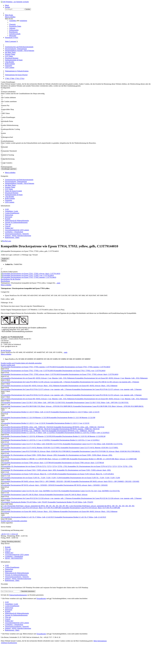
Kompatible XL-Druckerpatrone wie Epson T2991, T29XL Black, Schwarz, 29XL (85, 455)
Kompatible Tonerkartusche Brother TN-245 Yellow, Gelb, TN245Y (70, 502)
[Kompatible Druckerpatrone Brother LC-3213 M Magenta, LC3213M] (25, 417)
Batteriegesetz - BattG (12, 237)
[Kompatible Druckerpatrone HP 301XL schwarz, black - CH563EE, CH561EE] (28, 485)
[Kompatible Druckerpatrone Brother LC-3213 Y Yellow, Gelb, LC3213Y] (26, 412)
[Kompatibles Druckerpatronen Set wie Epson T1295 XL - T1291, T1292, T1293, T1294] (31, 478)
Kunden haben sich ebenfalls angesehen (28, 363)
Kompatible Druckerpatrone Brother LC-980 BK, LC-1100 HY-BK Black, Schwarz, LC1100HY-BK (103, 459)
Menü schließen (10, 17)
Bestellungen (13, 32)
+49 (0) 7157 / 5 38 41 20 (9, 534)
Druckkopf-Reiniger (11, 193)
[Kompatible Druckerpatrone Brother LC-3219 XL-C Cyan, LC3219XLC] (26, 440)
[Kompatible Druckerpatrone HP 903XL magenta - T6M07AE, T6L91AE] (26, 429)
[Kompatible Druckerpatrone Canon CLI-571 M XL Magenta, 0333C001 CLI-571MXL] (31, 447)
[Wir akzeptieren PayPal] (6, 241)
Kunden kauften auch (8, 363)
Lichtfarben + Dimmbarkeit (14, 232)
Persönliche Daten (15, 26)
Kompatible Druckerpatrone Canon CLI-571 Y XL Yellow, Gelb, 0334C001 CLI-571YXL (93, 444)
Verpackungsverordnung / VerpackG (17, 234)
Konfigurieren (12, 643)
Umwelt (7, 226)
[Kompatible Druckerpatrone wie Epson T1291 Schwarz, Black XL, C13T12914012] (29, 474)
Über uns (8, 224)
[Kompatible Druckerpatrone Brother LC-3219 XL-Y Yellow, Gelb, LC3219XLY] (28, 432)
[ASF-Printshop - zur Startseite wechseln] (15, 2)
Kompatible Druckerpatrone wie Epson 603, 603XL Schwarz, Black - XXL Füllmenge (88, 386)
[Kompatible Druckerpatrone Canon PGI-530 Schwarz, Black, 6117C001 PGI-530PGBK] (31, 508)
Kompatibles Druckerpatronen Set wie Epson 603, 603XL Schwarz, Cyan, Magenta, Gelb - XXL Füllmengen (111, 378)
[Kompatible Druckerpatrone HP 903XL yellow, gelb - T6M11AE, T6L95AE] (27, 427)
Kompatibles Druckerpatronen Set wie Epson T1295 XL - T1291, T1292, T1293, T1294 (90, 478)
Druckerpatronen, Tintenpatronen (16, 181)
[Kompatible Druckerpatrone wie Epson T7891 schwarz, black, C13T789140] (27, 463)
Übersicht (12, 24)
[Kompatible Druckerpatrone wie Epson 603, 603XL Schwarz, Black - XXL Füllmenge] (30, 386)
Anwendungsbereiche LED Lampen (17, 230)
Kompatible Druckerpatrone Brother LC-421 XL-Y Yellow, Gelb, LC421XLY (80, 517)
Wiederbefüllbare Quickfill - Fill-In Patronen (19, 183)
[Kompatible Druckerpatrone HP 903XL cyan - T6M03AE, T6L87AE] (25, 431)
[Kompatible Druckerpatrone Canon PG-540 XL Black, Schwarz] (23, 494)
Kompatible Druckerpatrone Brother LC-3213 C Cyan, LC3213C (68, 423)
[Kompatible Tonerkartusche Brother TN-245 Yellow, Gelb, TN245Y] (24, 502)
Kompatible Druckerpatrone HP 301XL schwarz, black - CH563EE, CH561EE (81, 485)
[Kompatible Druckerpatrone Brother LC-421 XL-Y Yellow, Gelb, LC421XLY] (28, 517)
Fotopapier (8, 200)
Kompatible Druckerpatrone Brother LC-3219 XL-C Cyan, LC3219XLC (75, 440)
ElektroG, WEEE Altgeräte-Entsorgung (18, 235)
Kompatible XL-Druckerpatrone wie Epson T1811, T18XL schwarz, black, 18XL (84, 470)
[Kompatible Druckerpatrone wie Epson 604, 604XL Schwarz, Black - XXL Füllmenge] (30, 511)
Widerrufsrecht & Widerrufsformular (17, 220)
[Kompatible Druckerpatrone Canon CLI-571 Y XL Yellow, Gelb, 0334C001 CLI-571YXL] (32, 444)
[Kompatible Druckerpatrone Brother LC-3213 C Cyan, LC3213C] (23, 423)
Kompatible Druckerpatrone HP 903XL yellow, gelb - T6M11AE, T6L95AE (79, 427)
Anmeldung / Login (11, 211)
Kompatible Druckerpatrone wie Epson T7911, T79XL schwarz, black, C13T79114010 (89, 374)
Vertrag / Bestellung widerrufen (11, 541)
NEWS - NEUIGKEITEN (14, 558)
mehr (58, 283)
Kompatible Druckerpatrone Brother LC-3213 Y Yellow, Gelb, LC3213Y (75, 412)
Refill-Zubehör (10, 198)
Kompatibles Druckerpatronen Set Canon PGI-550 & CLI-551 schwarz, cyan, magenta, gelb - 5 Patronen (107, 395)
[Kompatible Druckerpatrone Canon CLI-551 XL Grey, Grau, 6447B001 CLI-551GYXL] (31, 491)
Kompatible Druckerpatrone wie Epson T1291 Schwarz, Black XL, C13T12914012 (86, 474)
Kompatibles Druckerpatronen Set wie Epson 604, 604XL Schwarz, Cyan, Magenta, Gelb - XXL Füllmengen (111, 399)
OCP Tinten (9, 189)
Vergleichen (5, 258)
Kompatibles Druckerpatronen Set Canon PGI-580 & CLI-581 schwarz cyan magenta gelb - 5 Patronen (105, 382)
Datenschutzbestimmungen (18, 595)
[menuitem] (78, 5)
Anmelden (12, 20)
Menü (7, 5)
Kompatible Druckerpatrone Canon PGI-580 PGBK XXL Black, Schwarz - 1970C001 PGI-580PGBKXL (108, 406)
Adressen (12, 28)
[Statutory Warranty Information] (1, 268)
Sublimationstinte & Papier (14, 195)
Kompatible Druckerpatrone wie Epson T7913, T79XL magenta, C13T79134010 (83, 367)
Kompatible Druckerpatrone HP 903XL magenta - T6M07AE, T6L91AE (75, 429)
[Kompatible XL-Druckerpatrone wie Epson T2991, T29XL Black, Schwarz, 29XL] (29, 455)
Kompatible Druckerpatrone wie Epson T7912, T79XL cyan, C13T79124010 (79, 370)
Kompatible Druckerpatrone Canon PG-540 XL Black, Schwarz (66, 494)
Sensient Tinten (10, 187)
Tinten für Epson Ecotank (13, 191)
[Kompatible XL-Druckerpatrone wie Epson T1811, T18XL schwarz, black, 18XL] (29, 470)
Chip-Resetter (9, 196)
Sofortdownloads (14, 34)
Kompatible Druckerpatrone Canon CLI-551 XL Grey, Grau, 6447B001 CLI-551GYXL (90, 491)
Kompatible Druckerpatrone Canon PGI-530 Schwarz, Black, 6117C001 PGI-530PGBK (91, 508)
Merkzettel (12, 36)
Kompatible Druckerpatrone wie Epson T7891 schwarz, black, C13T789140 (78, 463)
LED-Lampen (9, 202)
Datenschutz (9, 215)
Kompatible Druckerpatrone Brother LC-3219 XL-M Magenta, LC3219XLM (79, 436)
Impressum (8, 217)
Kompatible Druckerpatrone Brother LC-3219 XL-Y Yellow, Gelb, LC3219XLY (82, 432)
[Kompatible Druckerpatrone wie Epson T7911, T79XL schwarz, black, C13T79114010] (30, 273)
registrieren (23, 20)
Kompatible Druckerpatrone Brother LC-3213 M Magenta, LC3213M (72, 417)
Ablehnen (4, 643)
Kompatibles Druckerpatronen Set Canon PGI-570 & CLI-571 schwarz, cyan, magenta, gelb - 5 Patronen (107, 389)
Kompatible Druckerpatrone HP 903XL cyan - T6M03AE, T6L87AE (72, 431)
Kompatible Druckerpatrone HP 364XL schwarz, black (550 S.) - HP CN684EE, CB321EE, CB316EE (105, 481)
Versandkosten (41, 598)
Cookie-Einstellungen (12, 213)
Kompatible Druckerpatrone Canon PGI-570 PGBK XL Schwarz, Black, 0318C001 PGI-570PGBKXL (106, 451)
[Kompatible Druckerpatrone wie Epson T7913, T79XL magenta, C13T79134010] (28, 277)
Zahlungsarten (14, 30)
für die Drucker (15, 279)
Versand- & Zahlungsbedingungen (16, 222)
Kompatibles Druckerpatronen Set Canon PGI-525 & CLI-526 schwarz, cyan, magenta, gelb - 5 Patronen (107, 498)
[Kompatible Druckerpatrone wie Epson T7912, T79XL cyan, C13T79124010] (27, 275)
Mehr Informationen (100, 641)
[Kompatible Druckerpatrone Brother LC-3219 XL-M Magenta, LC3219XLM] (27, 436)
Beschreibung (5, 279)
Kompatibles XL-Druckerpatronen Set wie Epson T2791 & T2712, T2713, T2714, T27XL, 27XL (100, 466)
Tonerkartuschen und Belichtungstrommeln (19, 180)
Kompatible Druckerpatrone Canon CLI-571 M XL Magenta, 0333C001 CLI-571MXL (89, 447)
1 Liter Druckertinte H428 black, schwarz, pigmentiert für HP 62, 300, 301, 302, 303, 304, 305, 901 (101, 506)
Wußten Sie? (9, 228)
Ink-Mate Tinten (10, 185)
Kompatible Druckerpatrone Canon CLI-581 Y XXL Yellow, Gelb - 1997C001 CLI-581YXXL (97, 402)
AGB (7, 209)
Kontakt (7, 219)
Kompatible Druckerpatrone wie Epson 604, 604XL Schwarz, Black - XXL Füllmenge (88, 511)
